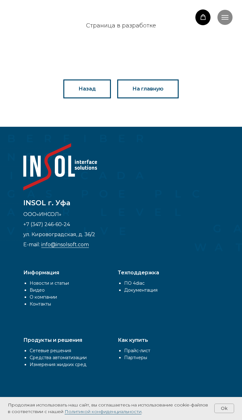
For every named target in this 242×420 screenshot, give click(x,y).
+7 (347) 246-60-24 (46, 224)
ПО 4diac (134, 283)
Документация (141, 290)
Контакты (40, 304)
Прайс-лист (137, 350)
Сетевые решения (50, 350)
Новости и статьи (49, 283)
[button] (203, 17)
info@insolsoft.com (65, 245)
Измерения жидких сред (58, 364)
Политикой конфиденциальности (103, 411)
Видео (37, 290)
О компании (43, 297)
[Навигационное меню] (225, 17)
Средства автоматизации (58, 357)
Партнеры (135, 357)
